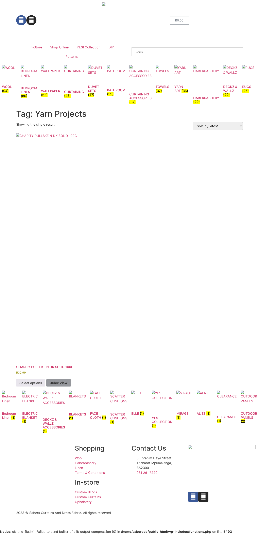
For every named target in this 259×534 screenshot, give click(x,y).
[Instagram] (31, 20)
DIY (111, 47)
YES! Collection (88, 47)
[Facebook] (21, 20)
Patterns (72, 56)
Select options (30, 383)
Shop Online (59, 47)
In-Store (36, 47)
